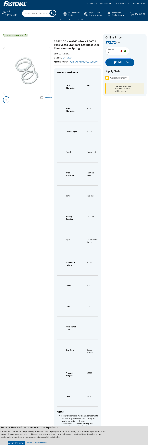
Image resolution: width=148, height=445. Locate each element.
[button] (99, 3)
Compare (48, 97)
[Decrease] (121, 51)
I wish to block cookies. (37, 442)
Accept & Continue (16, 443)
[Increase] (125, 51)
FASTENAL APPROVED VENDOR (83, 61)
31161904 (67, 57)
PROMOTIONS (139, 3)
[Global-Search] (52, 13)
